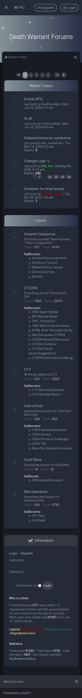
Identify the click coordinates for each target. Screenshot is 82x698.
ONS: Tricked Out (43, 321)
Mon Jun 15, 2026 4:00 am (46, 125)
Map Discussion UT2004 (48, 335)
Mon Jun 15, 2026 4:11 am (46, 105)
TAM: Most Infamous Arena (50, 325)
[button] (18, 75)
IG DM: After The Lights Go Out (52, 330)
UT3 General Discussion (47, 390)
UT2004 (31, 288)
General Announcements (48, 258)
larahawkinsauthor (22, 658)
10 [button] (57, 75)
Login (13, 553)
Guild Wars (33, 459)
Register (27, 553)
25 (68, 177)
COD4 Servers (41, 434)
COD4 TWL (39, 443)
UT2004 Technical (44, 344)
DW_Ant (46, 166)
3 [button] (36, 75)
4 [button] (42, 75)
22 (49, 177)
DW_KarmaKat (51, 194)
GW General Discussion (47, 480)
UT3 (27, 369)
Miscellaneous (36, 491)
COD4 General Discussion (48, 430)
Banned (37, 276)
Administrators (32, 629)
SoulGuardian (50, 104)
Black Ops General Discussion (51, 448)
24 (62, 177)
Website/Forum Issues (47, 267)
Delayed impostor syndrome (47, 138)
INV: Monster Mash (44, 316)
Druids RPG (33, 99)
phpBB (25, 693)
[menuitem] (19, 7)
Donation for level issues (44, 188)
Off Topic (38, 515)
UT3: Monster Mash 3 (46, 394)
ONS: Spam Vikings (44, 312)
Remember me (27, 585)
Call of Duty (33, 406)
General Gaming (42, 272)
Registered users (22, 633)
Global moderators (58, 629)
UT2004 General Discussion (50, 339)
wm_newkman (51, 143)
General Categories (40, 234)
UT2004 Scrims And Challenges (53, 358)
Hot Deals (38, 520)
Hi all (28, 118)
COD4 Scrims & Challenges (50, 439)
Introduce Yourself (44, 262)
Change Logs (35, 161)
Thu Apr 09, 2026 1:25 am (47, 195)
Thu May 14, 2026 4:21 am (47, 144)
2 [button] (31, 75)
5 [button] (48, 75)
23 (56, 177)
